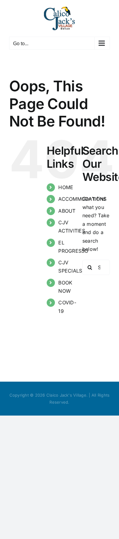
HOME (65, 187)
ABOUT (66, 211)
